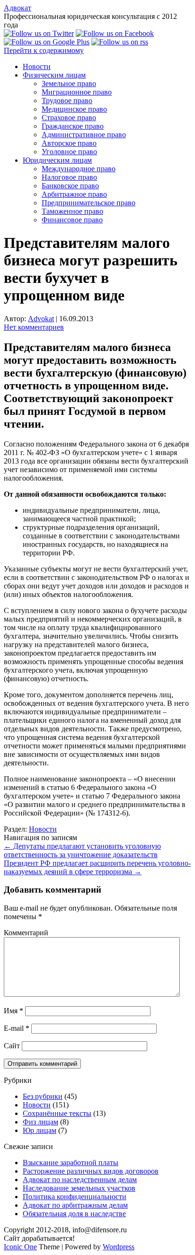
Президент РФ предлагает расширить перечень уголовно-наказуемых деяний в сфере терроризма (97, 867)
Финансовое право (72, 220)
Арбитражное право (74, 194)
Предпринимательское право (88, 203)
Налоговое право (69, 177)
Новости (37, 66)
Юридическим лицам (57, 160)
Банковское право (70, 186)
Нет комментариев (34, 327)
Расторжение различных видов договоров (91, 1171)
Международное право (78, 169)
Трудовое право (67, 101)
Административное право (84, 135)
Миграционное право (77, 92)
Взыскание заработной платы (70, 1162)
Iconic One (20, 1247)
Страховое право (69, 118)
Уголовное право (69, 152)
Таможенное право (72, 211)
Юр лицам (39, 1130)
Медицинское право (74, 109)
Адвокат (17, 8)
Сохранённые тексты (57, 1113)
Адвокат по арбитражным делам (75, 1205)
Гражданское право (73, 126)
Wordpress (118, 1247)
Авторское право (69, 143)
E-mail (16, 1028)
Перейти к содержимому (44, 50)
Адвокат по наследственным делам (80, 1180)
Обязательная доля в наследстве (74, 1214)
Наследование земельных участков (79, 1188)
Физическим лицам (54, 75)
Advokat (41, 319)
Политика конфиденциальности (74, 1197)
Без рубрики (42, 1096)
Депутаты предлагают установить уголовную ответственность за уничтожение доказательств (82, 850)
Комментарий (26, 933)
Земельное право (69, 83)
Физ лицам (40, 1122)
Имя (13, 1011)
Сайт (12, 1046)
